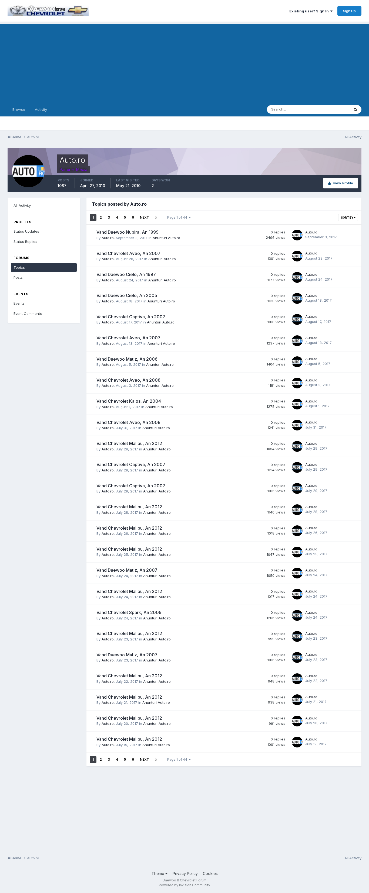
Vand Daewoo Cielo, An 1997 (126, 274)
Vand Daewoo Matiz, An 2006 (126, 359)
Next (144, 217)
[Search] (355, 109)
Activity (41, 109)
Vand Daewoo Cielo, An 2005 (126, 295)
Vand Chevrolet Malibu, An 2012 (129, 443)
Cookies (210, 873)
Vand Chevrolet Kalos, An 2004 (128, 401)
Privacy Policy (185, 873)
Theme (158, 873)
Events (19, 303)
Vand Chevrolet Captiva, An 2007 (130, 316)
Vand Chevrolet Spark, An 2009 (129, 612)
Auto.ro (108, 238)
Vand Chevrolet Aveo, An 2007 (128, 253)
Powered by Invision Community (184, 885)
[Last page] (156, 217)
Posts (18, 277)
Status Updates (330, 109)
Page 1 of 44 (178, 217)
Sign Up (349, 11)
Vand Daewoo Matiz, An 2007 (126, 570)
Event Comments (28, 313)
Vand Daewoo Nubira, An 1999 (127, 232)
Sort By (347, 217)
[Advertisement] (184, 62)
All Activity (22, 205)
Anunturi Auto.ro (166, 238)
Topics (19, 267)
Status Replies (25, 241)
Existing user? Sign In (309, 11)
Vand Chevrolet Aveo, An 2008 (128, 380)
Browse (18, 109)
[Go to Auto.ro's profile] (297, 235)
